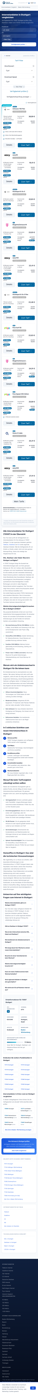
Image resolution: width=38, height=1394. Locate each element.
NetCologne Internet (8, 1288)
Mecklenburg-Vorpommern (10, 1339)
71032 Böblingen (9, 1174)
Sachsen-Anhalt (7, 1357)
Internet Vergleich (7, 1294)
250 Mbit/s (5, 1305)
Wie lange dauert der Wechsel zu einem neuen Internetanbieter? (17, 949)
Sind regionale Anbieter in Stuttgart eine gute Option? (16, 981)
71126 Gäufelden (9, 1192)
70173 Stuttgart (9, 1065)
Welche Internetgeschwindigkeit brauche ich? (15, 965)
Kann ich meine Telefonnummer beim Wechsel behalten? (16, 973)
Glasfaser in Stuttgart (10, 1242)
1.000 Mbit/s (6, 1311)
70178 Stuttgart (25, 1069)
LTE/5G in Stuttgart (9, 1249)
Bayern (4, 1322)
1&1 (5, 1222)
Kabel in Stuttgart (9, 1246)
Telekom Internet (7, 1268)
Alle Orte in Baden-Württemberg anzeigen (18, 1130)
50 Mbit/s (5, 1299)
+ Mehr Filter (7, 39)
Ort (3, 32)
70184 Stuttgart (9, 1079)
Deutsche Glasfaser (8, 1279)
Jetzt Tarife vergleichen (19, 1150)
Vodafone (12, 544)
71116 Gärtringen (9, 1188)
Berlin (4, 1325)
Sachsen (4, 1354)
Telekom (5, 544)
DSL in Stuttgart (8, 1239)
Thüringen (5, 1363)
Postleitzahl (5, 26)
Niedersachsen (6, 1342)
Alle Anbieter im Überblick (11, 1226)
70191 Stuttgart (9, 1089)
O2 (19, 544)
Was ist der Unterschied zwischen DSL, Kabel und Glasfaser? (17, 933)
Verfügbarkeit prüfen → (19, 44)
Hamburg (5, 1334)
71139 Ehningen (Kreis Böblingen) (13, 1185)
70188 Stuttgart (9, 1084)
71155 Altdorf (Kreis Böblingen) (13, 1171)
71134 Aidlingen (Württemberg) (13, 1167)
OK (33, 1388)
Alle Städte (5, 1376)
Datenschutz (6, 1374)
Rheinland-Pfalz (7, 1348)
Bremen (4, 1331)
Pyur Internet (6, 1291)
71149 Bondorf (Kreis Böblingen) (13, 1178)
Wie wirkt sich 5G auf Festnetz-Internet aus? (17, 989)
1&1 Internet (5, 1273)
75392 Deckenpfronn (10, 1181)
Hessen (4, 1336)
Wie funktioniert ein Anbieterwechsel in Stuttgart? (17, 941)
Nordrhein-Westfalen (8, 1345)
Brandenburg (6, 1328)
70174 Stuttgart (25, 1065)
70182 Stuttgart (25, 1074)
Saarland (5, 1351)
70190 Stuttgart (25, 1084)
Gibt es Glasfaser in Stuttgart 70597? (16, 926)
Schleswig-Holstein (8, 1360)
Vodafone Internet (7, 1270)
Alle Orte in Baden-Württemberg (13, 1199)
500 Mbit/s (5, 1308)
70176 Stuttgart (9, 1069)
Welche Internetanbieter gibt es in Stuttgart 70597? (15, 904)
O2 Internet (5, 1276)
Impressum (5, 1371)
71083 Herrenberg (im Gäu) (12, 1195)
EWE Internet (6, 1282)
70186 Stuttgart (25, 1079)
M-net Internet (6, 1285)
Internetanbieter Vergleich (9, 7)
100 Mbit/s (5, 1302)
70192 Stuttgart (25, 1089)
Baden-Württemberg (24, 7)
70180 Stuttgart (9, 1074)
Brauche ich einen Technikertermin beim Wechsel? (16, 957)
